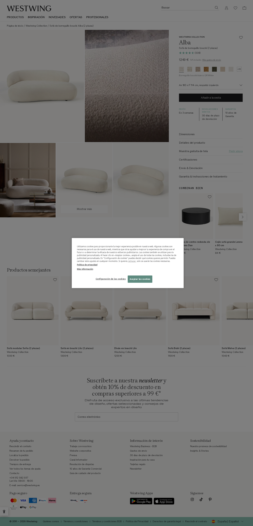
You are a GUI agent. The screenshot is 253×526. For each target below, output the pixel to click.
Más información (85, 269)
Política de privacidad (87, 264)
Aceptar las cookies (140, 279)
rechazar (132, 261)
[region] (128, 263)
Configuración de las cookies (111, 279)
